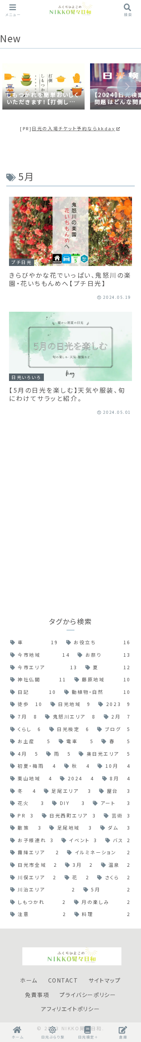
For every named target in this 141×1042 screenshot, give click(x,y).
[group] (43, 87)
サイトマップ (105, 980)
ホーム (29, 980)
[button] (127, 86)
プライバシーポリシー (88, 995)
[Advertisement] (70, 508)
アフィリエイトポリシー (70, 1009)
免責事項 (37, 995)
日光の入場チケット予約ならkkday (73, 128)
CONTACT (63, 980)
